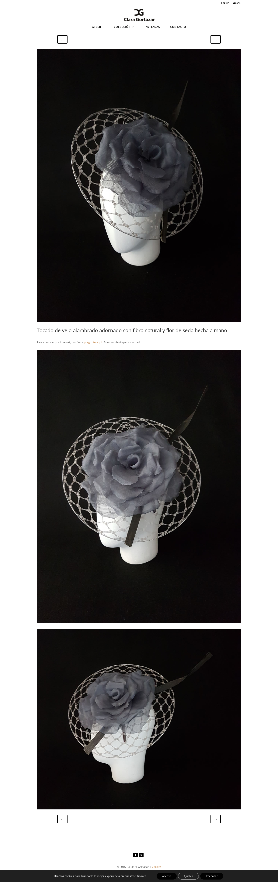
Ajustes (188, 876)
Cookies (157, 867)
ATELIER (98, 27)
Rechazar (212, 876)
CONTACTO (178, 27)
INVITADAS (152, 27)
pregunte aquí (93, 342)
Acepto (166, 876)
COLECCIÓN (122, 27)
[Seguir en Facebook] (135, 855)
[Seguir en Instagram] (141, 855)
